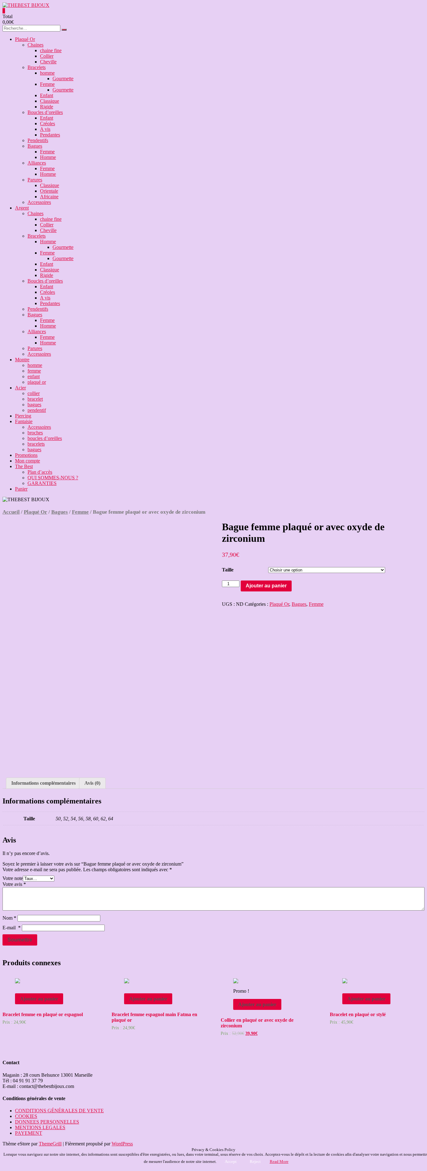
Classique (49, 101)
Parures (35, 179)
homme (47, 73)
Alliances (37, 163)
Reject (255, 1161)
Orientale (49, 191)
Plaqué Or (25, 39)
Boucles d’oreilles (45, 112)
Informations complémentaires (43, 783)
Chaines (35, 44)
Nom (9, 918)
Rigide (46, 106)
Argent (22, 207)
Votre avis (14, 884)
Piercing (23, 415)
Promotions (26, 455)
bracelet (35, 399)
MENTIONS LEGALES (40, 1127)
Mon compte (27, 460)
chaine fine (51, 50)
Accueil (11, 512)
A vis (45, 129)
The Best (24, 466)
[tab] (43, 783)
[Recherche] (64, 30)
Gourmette (63, 78)
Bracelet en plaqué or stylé (358, 1014)
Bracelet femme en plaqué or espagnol (43, 1014)
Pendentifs (38, 140)
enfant (34, 376)
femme (34, 370)
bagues (34, 404)
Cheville (48, 61)
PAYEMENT (28, 1133)
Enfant (46, 95)
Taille (228, 569)
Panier (21, 489)
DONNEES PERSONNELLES (47, 1121)
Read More (279, 1161)
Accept (231, 1161)
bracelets (36, 444)
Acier (20, 387)
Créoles (47, 123)
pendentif (37, 410)
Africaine (49, 196)
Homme (48, 157)
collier (34, 393)
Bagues (35, 146)
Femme (47, 84)
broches (35, 432)
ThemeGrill (50, 1143)
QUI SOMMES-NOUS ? (53, 477)
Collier (46, 56)
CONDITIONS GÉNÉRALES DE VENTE (59, 1110)
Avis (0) (92, 783)
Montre (22, 359)
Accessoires (39, 202)
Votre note (13, 878)
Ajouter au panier (266, 585)
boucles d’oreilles (45, 438)
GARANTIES (42, 483)
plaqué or (37, 382)
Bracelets (37, 67)
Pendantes (50, 134)
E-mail (12, 927)
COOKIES (26, 1116)
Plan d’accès (40, 472)
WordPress (122, 1143)
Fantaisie (24, 421)
